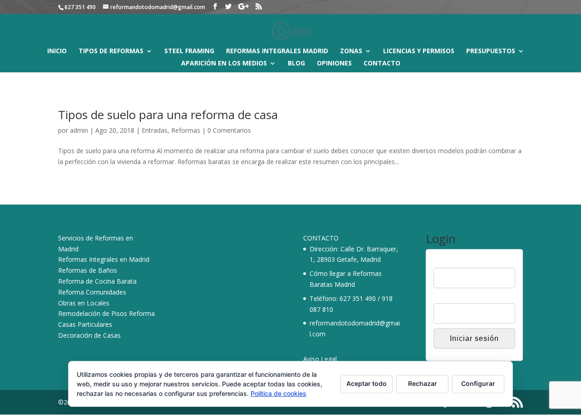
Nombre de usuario (461, 261)
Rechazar (422, 383)
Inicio (57, 51)
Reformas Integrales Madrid (277, 51)
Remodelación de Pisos (92, 313)
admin (79, 130)
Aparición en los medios (224, 63)
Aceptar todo (366, 383)
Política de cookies (278, 393)
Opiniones (334, 63)
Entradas (154, 130)
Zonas (351, 51)
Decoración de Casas (89, 335)
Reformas (185, 130)
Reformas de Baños (87, 270)
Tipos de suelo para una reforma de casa (168, 114)
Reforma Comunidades (92, 292)
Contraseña (450, 297)
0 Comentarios (229, 130)
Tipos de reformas (111, 51)
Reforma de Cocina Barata (97, 281)
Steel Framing (189, 51)
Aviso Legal (320, 359)
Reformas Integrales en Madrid (103, 259)
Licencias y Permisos (418, 51)
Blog (296, 63)
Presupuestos (490, 51)
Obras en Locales (83, 303)
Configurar (478, 383)
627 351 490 (358, 298)
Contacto (382, 63)
